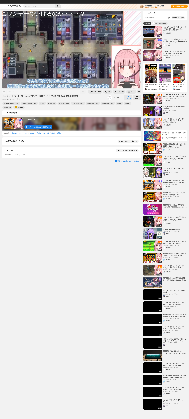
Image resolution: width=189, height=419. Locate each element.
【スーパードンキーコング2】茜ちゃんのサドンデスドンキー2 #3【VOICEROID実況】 (174, 242)
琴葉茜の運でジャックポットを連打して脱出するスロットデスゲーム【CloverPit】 (174, 255)
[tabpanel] (165, 218)
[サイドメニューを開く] (4, 6)
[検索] (58, 6)
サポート (137, 98)
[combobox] (39, 6)
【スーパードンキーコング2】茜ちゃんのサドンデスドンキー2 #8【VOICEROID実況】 (174, 267)
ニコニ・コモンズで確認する (128, 141)
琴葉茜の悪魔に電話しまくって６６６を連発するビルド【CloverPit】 (174, 145)
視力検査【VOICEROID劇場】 (172, 229)
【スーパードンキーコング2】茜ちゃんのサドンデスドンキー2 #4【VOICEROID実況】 (174, 364)
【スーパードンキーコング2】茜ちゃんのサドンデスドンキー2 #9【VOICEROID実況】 (174, 218)
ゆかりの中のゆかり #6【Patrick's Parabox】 (174, 107)
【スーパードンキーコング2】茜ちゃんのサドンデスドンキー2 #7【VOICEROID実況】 (174, 328)
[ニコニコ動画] (14, 6)
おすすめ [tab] (147, 23)
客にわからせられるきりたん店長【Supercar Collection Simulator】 (178, 85)
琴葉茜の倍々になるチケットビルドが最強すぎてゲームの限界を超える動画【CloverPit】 (174, 376)
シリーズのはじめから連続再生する (40, 127)
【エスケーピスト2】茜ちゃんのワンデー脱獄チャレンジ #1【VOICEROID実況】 (174, 181)
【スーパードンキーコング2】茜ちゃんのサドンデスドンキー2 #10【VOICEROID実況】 (174, 157)
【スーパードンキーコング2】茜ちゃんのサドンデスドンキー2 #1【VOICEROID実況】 (174, 120)
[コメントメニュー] (184, 13)
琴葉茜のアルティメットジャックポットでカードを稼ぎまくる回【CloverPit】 (174, 194)
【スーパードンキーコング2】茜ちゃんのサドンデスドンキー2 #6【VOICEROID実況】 (174, 389)
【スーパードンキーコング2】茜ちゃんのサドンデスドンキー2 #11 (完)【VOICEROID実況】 (174, 95)
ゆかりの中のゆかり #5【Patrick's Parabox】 (174, 401)
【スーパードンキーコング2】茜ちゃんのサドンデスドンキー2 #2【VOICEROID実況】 (174, 303)
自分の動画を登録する (16, 161)
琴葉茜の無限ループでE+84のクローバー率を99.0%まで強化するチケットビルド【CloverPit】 (175, 315)
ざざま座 (116, 97)
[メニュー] (139, 92)
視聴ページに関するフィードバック (128, 198)
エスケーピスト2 (30, 119)
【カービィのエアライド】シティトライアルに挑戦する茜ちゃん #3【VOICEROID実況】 (174, 52)
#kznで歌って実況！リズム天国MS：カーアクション (165, 85)
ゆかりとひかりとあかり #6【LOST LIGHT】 (174, 169)
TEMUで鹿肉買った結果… (151, 85)
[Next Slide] (137, 179)
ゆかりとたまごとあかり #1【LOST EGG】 (174, 291)
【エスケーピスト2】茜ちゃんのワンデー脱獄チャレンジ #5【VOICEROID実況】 (37, 133)
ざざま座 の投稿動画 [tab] (160, 23)
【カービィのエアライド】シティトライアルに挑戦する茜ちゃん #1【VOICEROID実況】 (174, 28)
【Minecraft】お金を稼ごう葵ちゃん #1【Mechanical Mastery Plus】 (174, 340)
